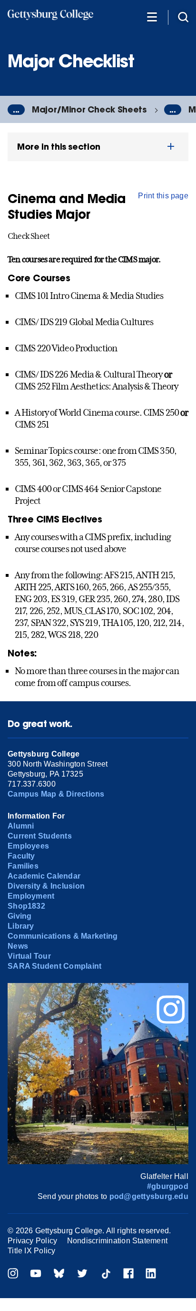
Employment (31, 896)
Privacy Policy (32, 1241)
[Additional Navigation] (152, 16)
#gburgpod (167, 1186)
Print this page (163, 196)
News (18, 946)
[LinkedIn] (151, 1274)
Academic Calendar (44, 876)
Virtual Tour (29, 956)
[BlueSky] (59, 1274)
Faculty (21, 856)
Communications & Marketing (63, 936)
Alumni (21, 826)
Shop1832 (26, 906)
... (16, 109)
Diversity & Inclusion (46, 886)
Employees (28, 846)
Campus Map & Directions (56, 794)
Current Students (40, 836)
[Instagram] (13, 1274)
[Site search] (183, 16)
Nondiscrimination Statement (117, 1241)
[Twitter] (82, 1274)
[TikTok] (105, 1274)
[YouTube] (35, 1274)
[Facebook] (128, 1274)
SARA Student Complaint (54, 966)
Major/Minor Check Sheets (89, 109)
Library (21, 926)
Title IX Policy (32, 1251)
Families (23, 866)
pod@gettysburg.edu (148, 1196)
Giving (19, 916)
